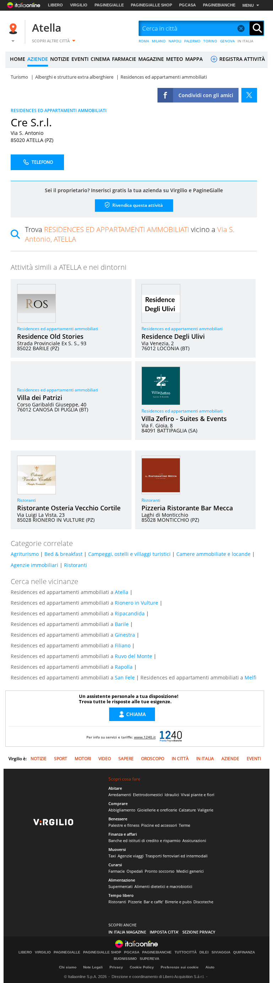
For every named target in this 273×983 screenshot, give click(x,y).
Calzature (187, 810)
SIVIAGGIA (221, 952)
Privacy (116, 967)
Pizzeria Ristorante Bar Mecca (187, 508)
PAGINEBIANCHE (219, 5)
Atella (46, 27)
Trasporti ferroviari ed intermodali (176, 855)
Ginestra (125, 634)
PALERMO (192, 40)
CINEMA (100, 59)
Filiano (122, 645)
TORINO (210, 40)
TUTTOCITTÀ (186, 952)
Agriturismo (25, 554)
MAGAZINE (151, 59)
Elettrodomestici (148, 794)
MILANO (159, 40)
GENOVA (227, 40)
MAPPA (194, 59)
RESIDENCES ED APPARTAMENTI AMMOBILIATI (59, 110)
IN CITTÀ (180, 759)
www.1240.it (145, 737)
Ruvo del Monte (133, 656)
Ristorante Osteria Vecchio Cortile (69, 508)
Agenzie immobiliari (34, 565)
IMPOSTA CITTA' (164, 932)
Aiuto (209, 967)
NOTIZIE (59, 59)
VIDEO (104, 759)
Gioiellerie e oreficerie (157, 810)
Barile (122, 624)
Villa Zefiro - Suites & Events (184, 418)
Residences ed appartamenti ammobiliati (57, 329)
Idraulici (172, 794)
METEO (174, 59)
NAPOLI (174, 40)
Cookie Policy (142, 967)
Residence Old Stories (50, 336)
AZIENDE (37, 59)
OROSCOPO (152, 759)
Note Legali (93, 967)
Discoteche (203, 901)
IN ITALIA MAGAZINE (127, 932)
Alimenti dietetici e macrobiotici (163, 886)
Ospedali (135, 871)
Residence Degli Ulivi (173, 336)
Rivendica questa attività (137, 205)
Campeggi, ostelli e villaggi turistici (129, 554)
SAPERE (126, 759)
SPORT (60, 759)
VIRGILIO (78, 5)
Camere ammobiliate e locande (213, 554)
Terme (184, 825)
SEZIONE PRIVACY (198, 932)
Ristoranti (26, 500)
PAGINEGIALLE (109, 5)
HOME (17, 59)
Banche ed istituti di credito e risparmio (144, 840)
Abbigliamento (121, 810)
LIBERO (55, 5)
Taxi (112, 855)
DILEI (204, 952)
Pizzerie (135, 901)
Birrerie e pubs (178, 901)
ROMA (144, 40)
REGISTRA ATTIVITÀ (241, 59)
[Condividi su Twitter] (249, 95)
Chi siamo (67, 967)
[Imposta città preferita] (14, 28)
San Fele (125, 677)
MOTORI (83, 759)
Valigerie (205, 810)
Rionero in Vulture (136, 602)
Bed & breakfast (63, 554)
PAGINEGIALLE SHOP (151, 5)
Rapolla (124, 666)
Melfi (250, 677)
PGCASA (187, 5)
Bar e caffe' (153, 901)
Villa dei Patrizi (39, 397)
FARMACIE (124, 59)
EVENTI (80, 59)
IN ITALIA (245, 40)
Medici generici (190, 871)
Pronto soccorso (160, 871)
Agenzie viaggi (131, 855)
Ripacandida (130, 613)
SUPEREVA (149, 959)
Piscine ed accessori (159, 825)
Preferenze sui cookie (180, 967)
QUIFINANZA (244, 952)
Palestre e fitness (123, 825)
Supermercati (120, 886)
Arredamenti (119, 794)
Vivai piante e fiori (197, 794)
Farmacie (116, 871)
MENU (248, 5)
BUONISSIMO (125, 959)
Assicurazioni (194, 840)
